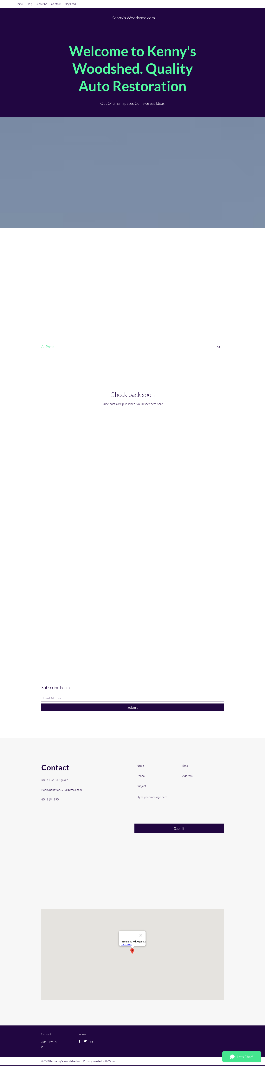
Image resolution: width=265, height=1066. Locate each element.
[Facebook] (79, 1041)
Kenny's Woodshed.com (133, 17)
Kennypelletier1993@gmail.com (61, 790)
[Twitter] (85, 1041)
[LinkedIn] (91, 1041)
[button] (219, 347)
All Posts (47, 346)
